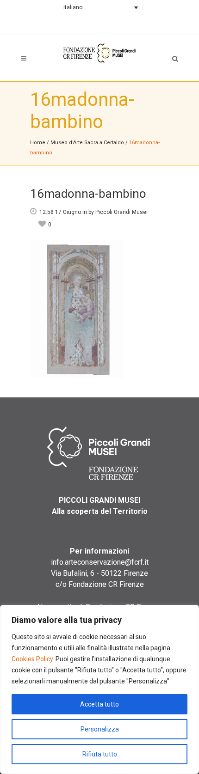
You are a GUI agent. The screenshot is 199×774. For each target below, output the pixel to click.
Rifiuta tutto (99, 754)
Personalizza (100, 729)
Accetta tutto (99, 704)
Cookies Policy (32, 659)
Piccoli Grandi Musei (121, 212)
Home (37, 143)
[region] (99, 689)
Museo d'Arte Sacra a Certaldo (87, 143)
